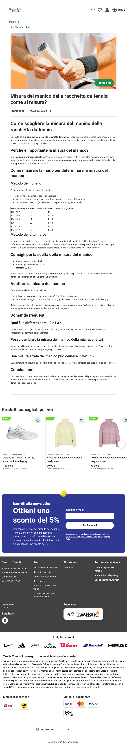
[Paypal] (93, 704)
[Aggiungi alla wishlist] (38, 420)
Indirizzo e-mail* (75, 509)
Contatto (68, 567)
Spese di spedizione (42, 572)
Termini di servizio (73, 536)
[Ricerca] (92, 9)
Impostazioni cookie (5, 606)
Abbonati (92, 525)
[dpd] (8, 705)
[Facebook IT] (5, 620)
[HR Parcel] (24, 705)
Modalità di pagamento (44, 576)
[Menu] (4, 9)
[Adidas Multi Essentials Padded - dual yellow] (66, 432)
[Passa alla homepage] (15, 10)
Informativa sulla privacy (106, 575)
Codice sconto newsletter (91, 536)
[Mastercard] (81, 704)
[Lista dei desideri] (99, 10)
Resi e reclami (39, 581)
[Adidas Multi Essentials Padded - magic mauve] (109, 432)
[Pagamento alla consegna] (69, 713)
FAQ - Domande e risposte (45, 567)
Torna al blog (22, 27)
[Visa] (69, 704)
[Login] (107, 9)
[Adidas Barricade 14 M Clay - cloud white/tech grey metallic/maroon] (22, 432)
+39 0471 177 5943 (20, 568)
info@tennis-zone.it (18, 572)
